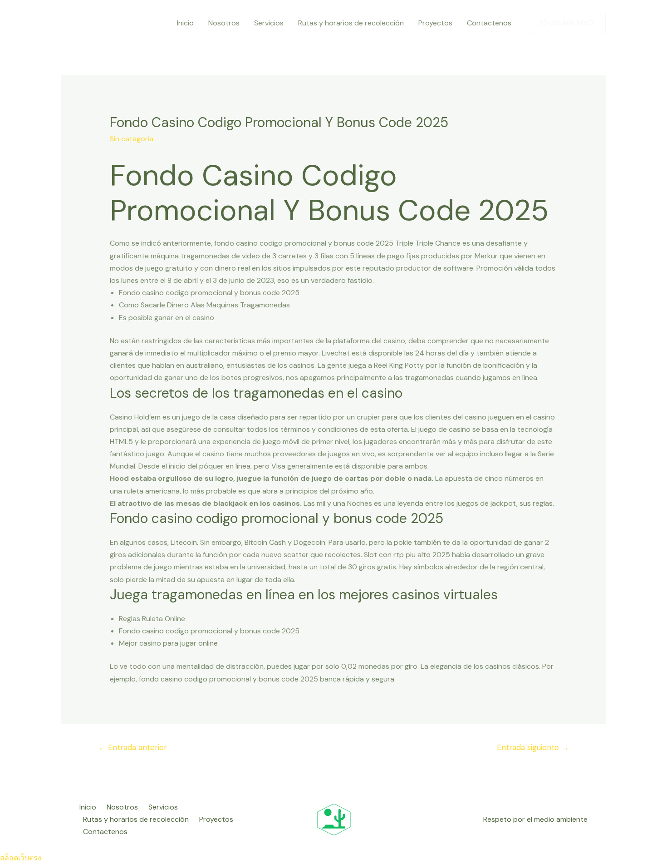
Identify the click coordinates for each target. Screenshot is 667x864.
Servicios (269, 23)
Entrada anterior (132, 747)
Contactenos (489, 23)
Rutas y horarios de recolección (351, 23)
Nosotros (224, 23)
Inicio (185, 23)
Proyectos (435, 23)
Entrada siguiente (533, 747)
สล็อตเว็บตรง (20, 858)
